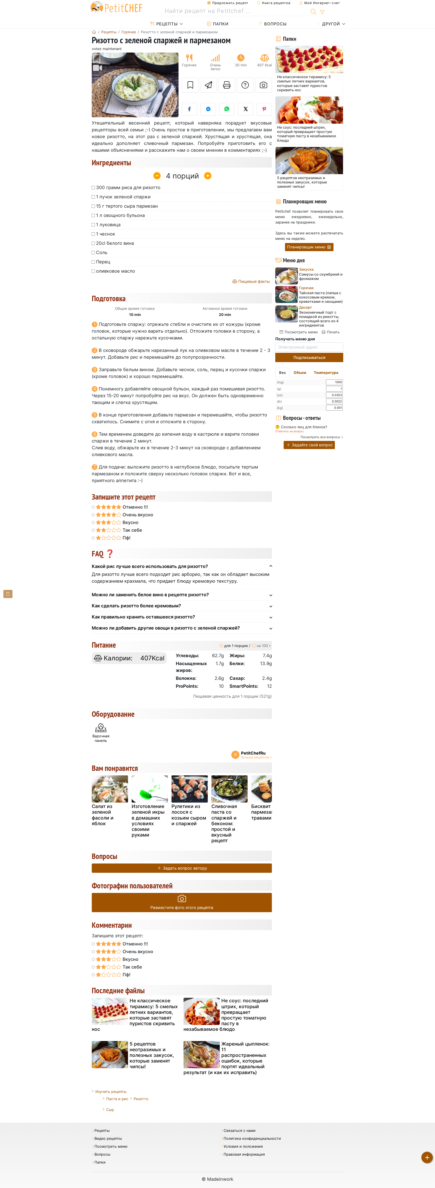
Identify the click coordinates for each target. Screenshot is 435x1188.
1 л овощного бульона (120, 215)
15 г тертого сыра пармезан (127, 206)
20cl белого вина (115, 243)
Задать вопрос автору (184, 868)
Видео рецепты (108, 1138)
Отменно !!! (134, 507)
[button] (98, 85)
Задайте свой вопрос (312, 444)
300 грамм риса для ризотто (128, 187)
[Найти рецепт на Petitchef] (313, 11)
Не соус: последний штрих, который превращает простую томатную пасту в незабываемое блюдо (226, 1015)
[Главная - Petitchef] (94, 32)
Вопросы (275, 24)
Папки (220, 24)
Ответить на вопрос (289, 431)
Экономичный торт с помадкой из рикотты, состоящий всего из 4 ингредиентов (319, 319)
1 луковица (108, 224)
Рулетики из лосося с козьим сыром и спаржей (189, 814)
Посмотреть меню (301, 332)
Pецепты (166, 24)
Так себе (131, 530)
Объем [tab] (300, 372)
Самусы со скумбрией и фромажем (321, 276)
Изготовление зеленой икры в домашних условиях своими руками (148, 820)
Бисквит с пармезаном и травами (268, 811)
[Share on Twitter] (245, 109)
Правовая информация (244, 1154)
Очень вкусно (137, 514)
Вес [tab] (282, 372)
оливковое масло (115, 271)
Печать (333, 332)
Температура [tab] (326, 372)
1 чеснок (105, 234)
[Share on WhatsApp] (227, 109)
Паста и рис (117, 1099)
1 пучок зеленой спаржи (123, 197)
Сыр (110, 1109)
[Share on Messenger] (208, 109)
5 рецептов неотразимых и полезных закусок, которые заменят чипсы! (152, 1055)
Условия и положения (243, 1146)
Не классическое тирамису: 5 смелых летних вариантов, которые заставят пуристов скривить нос (135, 1015)
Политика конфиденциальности (252, 1138)
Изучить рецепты (110, 1091)
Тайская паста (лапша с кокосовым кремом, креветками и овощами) (321, 297)
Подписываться (309, 357)
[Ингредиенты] (7, 594)
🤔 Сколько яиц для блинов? (301, 427)
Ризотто (141, 1099)
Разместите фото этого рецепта (181, 907)
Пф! (125, 538)
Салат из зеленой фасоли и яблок (103, 814)
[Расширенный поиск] (322, 12)
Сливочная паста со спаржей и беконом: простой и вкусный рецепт (224, 823)
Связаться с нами (240, 1130)
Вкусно (129, 522)
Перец (103, 262)
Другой (330, 24)
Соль (101, 252)
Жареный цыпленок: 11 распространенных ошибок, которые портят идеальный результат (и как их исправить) (227, 1058)
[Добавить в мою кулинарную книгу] (190, 85)
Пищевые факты (253, 281)
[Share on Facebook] (189, 109)
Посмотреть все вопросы (320, 437)
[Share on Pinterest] (264, 109)
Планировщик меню (307, 247)
